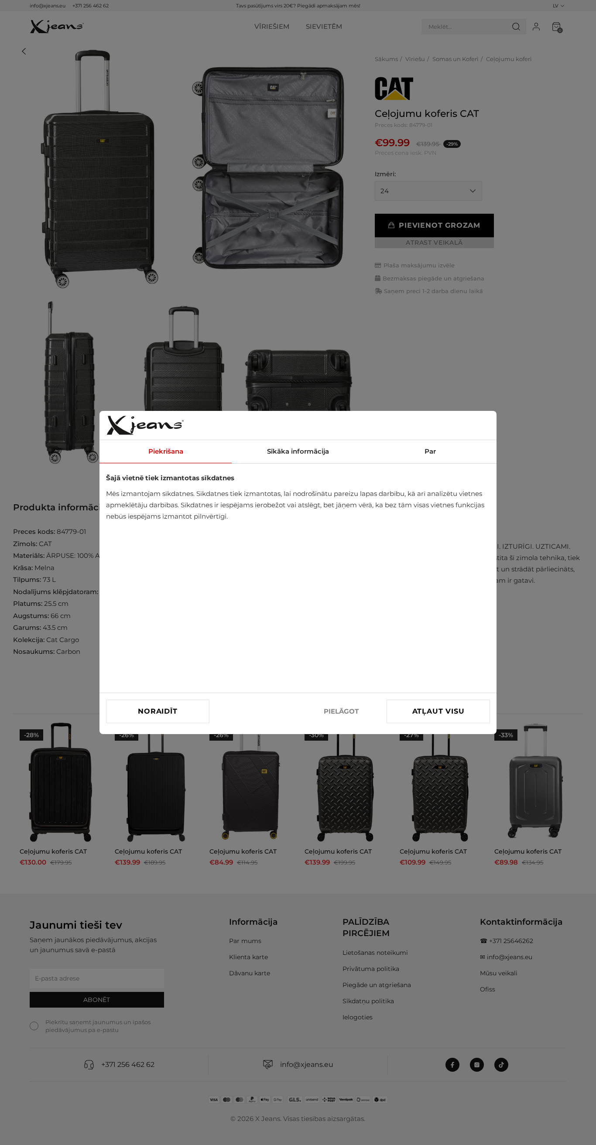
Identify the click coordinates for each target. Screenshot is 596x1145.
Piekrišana (165, 451)
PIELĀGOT (341, 711)
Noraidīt (157, 711)
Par (430, 451)
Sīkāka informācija (298, 451)
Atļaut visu (438, 711)
